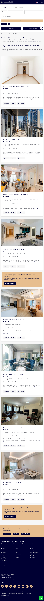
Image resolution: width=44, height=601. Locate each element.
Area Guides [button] (18, 554)
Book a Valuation (10, 283)
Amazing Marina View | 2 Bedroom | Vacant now (16, 86)
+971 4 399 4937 (8, 582)
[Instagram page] (6, 586)
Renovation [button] (18, 555)
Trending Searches (5, 565)
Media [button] (17, 551)
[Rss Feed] (31, 586)
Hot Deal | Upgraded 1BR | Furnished (13, 482)
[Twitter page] (10, 586)
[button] (7, 2)
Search (22, 20)
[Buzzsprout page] (19, 586)
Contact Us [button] (7, 533)
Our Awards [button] (33, 557)
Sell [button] (2, 551)
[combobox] (28, 7)
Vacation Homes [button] (4, 555)
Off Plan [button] (3, 557)
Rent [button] (2, 554)
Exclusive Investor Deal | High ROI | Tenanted (15, 194)
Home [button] (2, 33)
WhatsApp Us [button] (25, 533)
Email (7, 103)
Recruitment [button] (33, 555)
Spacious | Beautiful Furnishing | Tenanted (14, 249)
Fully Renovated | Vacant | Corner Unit (13, 319)
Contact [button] (17, 557)
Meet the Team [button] (33, 551)
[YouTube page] (23, 586)
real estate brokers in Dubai (29, 41)
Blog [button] (17, 552)
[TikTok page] (14, 586)
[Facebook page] (2, 586)
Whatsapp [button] (22, 103)
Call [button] (14, 103)
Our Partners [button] (33, 554)
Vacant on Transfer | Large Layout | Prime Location (17, 427)
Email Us (16, 533)
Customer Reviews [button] (34, 552)
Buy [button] (5, 33)
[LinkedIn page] (27, 586)
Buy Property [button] (4, 552)
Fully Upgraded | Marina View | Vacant (13, 374)
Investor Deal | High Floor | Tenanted (13, 140)
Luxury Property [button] (4, 560)
